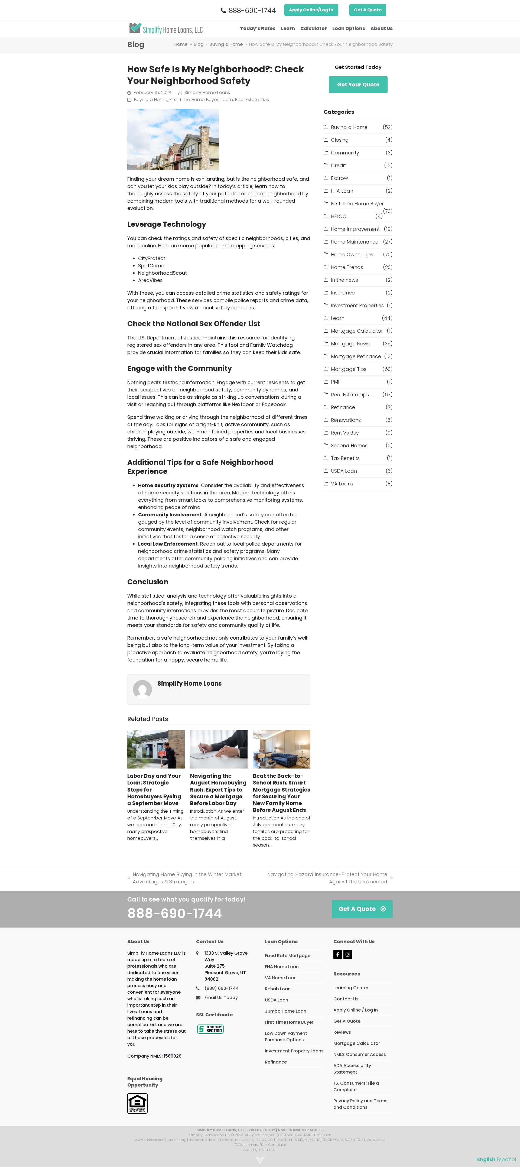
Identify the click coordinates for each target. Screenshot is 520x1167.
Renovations (346, 420)
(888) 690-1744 (221, 988)
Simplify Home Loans (207, 92)
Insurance (343, 292)
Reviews (342, 1032)
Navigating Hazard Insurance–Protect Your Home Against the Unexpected (323, 878)
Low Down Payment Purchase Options (286, 1036)
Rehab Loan (278, 989)
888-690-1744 (252, 10)
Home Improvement (355, 229)
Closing (340, 140)
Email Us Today (221, 997)
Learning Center (350, 988)
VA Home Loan (281, 978)
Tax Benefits (345, 458)
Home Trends (347, 267)
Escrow (339, 178)
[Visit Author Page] (142, 689)
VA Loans (342, 483)
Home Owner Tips (352, 254)
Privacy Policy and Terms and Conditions (360, 1104)
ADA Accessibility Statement (352, 1068)
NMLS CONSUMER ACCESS (301, 1130)
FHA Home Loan (282, 967)
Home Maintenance (354, 241)
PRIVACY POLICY (260, 1130)
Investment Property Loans (294, 1051)
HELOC (338, 216)
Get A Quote (368, 10)
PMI (335, 381)
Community (345, 152)
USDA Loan (344, 471)
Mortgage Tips (348, 369)
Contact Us (346, 999)
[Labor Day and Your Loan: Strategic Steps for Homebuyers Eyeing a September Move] (156, 749)
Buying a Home (150, 99)
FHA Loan (342, 190)
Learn (227, 99)
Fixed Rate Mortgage (287, 955)
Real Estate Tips (252, 99)
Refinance (343, 407)
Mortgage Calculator (357, 331)
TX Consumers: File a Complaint (356, 1086)
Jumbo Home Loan (285, 1011)
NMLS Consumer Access (359, 1054)
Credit (338, 165)
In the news (344, 280)
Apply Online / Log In (355, 1010)
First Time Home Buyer (194, 99)
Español (506, 1159)
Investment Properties (357, 305)
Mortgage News (350, 343)
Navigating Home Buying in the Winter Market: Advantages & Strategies (184, 878)
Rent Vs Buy (345, 432)
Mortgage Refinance (356, 356)
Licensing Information (260, 1149)
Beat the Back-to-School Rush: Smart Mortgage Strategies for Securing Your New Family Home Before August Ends (281, 793)
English (486, 1159)
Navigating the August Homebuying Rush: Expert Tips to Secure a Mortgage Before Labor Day (218, 789)
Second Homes (349, 445)
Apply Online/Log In (311, 10)
